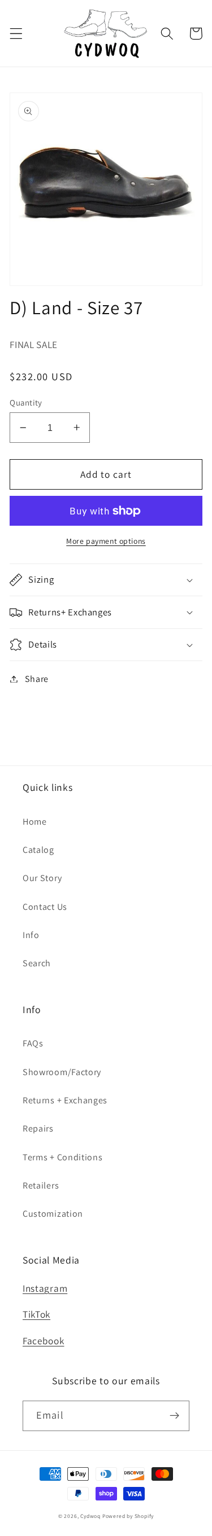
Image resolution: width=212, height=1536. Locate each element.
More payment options (106, 541)
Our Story (42, 878)
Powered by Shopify (128, 1516)
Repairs (38, 1128)
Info (31, 935)
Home (35, 822)
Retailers (41, 1185)
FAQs (33, 1043)
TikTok (36, 1314)
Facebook (43, 1340)
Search (37, 963)
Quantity (26, 402)
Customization (53, 1214)
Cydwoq (90, 1516)
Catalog (38, 850)
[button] (16, 33)
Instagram (45, 1288)
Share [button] (37, 679)
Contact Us (45, 907)
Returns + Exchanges (65, 1100)
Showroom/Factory (62, 1072)
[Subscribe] (174, 1416)
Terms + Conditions (62, 1157)
